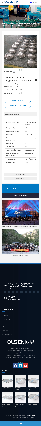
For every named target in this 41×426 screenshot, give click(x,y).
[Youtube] (25, 365)
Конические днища (7, 387)
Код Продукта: (8, 89)
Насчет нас (6, 319)
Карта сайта (30, 417)
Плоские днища (32, 404)
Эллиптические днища (32, 388)
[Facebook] (15, 365)
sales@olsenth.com (14, 299)
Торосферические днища (20, 405)
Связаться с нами (8, 334)
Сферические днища (6, 405)
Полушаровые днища (19, 388)
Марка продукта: (9, 86)
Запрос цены (16, 101)
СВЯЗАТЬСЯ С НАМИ (20, 195)
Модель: (6, 84)
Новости (5, 323)
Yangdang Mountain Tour (20, 255)
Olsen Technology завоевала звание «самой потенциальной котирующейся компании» (20, 226)
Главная (5, 315)
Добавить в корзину (16, 105)
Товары (5, 327)
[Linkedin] (20, 365)
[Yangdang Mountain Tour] (20, 241)
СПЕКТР (5, 331)
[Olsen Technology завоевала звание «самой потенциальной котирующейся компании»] (20, 212)
